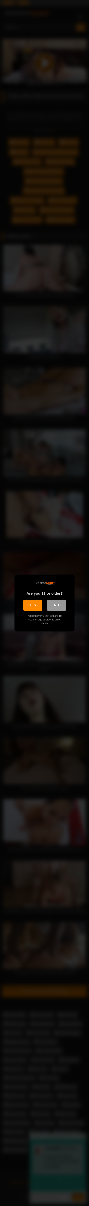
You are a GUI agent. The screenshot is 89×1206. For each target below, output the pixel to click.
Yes (32, 605)
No (56, 605)
